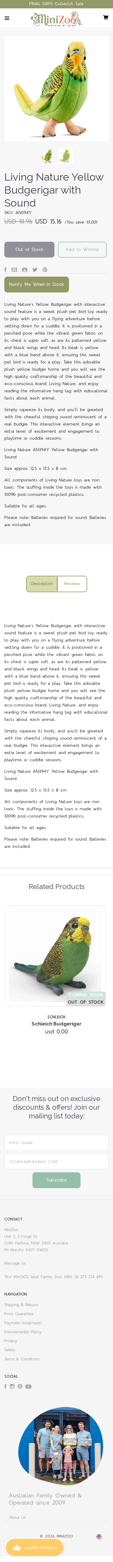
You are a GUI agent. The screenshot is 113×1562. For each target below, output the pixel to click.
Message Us (15, 1263)
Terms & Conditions (22, 1359)
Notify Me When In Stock (36, 284)
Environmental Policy (23, 1332)
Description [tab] (42, 584)
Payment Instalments (23, 1323)
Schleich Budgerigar (56, 1024)
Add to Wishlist (82, 249)
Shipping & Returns (21, 1305)
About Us (17, 1517)
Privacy (10, 1341)
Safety (10, 1350)
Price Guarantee (18, 1314)
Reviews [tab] (72, 584)
